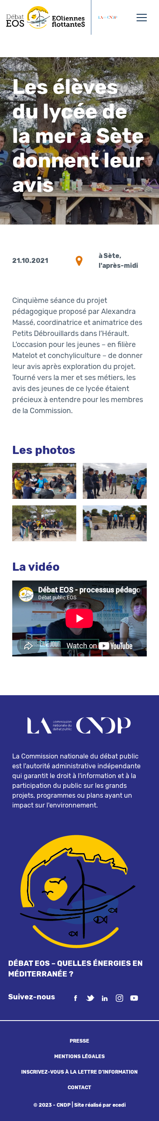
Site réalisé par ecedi (100, 1105)
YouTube (134, 998)
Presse (79, 1041)
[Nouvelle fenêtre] (107, 17)
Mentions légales (79, 1056)
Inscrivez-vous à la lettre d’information (79, 1072)
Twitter (90, 998)
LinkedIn (104, 998)
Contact (79, 1087)
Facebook (75, 998)
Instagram (119, 998)
